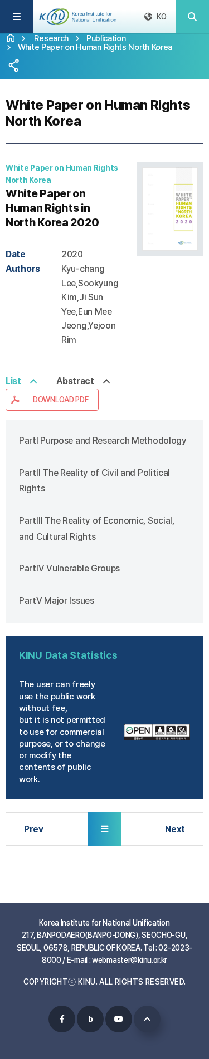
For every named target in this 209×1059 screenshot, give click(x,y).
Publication (106, 38)
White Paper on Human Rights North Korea (95, 47)
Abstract (75, 381)
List (13, 381)
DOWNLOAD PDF (60, 399)
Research (51, 38)
